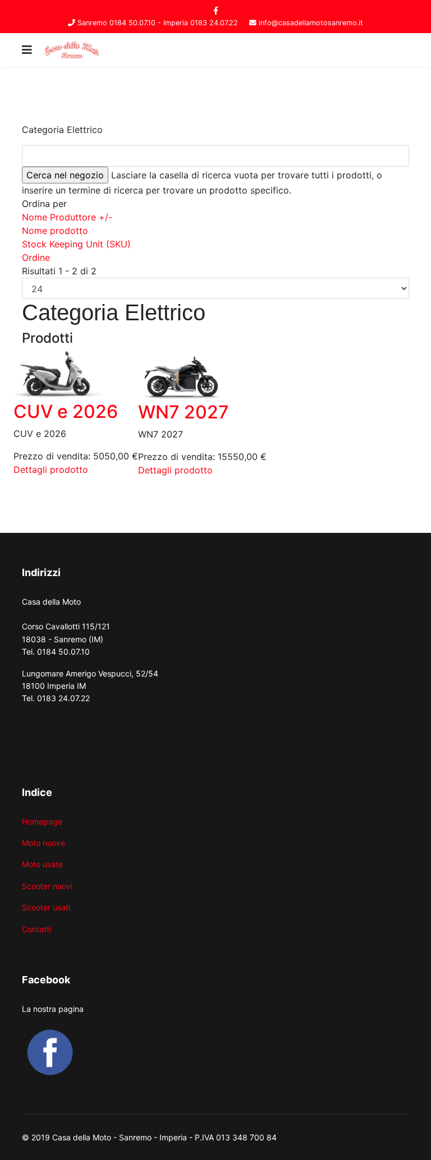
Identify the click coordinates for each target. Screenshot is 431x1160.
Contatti (36, 929)
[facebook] (215, 10)
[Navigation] (27, 50)
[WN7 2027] (202, 376)
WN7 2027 (183, 412)
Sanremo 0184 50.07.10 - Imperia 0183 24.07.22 (157, 23)
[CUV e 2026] (75, 376)
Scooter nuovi (47, 886)
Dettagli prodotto (50, 469)
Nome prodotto (55, 230)
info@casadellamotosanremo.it (311, 23)
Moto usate (42, 864)
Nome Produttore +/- (67, 217)
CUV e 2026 (65, 411)
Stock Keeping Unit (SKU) (76, 244)
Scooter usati (46, 907)
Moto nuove (43, 843)
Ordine (36, 257)
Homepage (42, 821)
